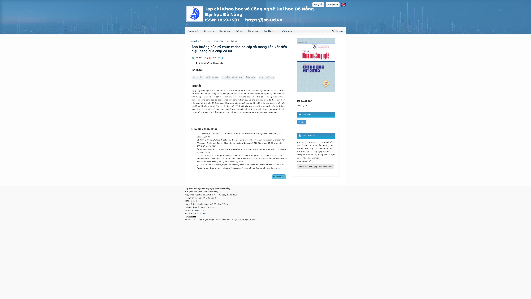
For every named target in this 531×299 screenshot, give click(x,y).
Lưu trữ (206, 41)
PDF (302, 122)
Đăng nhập (333, 5)
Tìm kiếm (339, 31)
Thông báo (253, 31)
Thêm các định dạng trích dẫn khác (315, 166)
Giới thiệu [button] (269, 31)
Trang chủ (193, 31)
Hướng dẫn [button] (286, 31)
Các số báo (224, 31)
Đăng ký (318, 5)
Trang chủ (194, 41)
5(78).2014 (218, 41)
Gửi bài (239, 31)
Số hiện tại (209, 31)
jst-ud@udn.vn (198, 210)
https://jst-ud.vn (200, 214)
